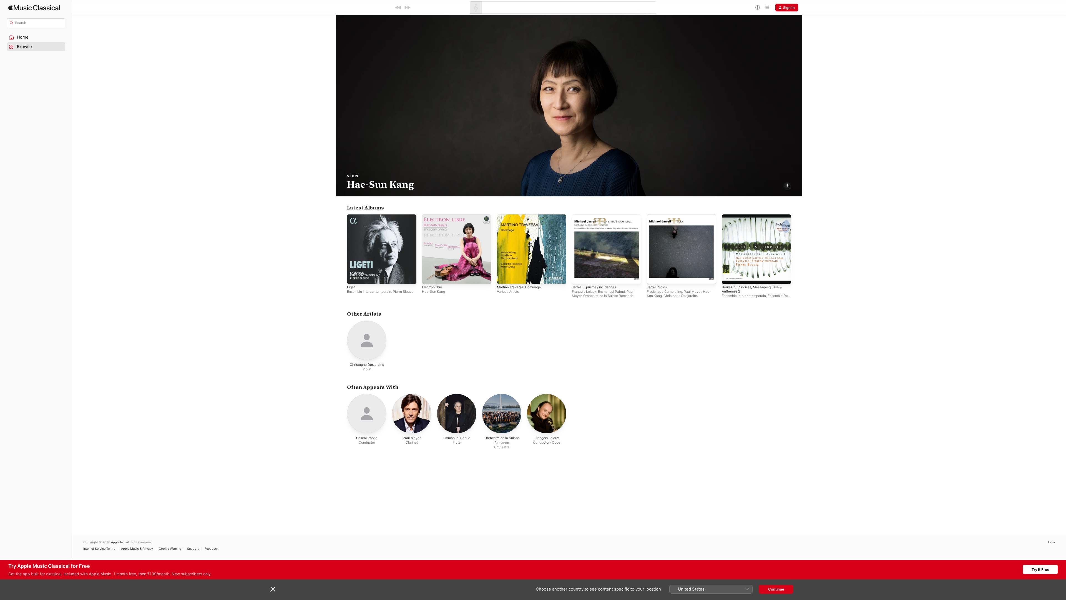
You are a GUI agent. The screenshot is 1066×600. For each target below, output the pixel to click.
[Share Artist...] (787, 186)
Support (193, 548)
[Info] (757, 7)
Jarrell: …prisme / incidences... (598, 216)
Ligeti (351, 216)
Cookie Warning (170, 548)
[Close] (272, 589)
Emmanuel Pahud (611, 291)
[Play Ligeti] (354, 277)
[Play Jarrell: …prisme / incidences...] (579, 277)
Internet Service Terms (99, 548)
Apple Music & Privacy (137, 548)
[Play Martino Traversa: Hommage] (504, 277)
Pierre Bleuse (403, 291)
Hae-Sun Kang (433, 291)
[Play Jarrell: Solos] (654, 277)
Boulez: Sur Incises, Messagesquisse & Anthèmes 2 (755, 218)
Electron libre (433, 216)
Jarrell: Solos (658, 216)
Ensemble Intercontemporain (369, 291)
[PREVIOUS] (398, 7)
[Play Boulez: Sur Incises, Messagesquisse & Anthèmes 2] (729, 277)
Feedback (211, 548)
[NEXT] (407, 7)
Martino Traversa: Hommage (521, 216)
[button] (36, 37)
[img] (34, 7)
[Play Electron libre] (429, 277)
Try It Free (1040, 569)
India (1051, 542)
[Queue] (767, 7)
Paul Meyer (692, 291)
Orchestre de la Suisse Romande (608, 296)
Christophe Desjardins (680, 296)
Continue (776, 589)
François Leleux (584, 291)
